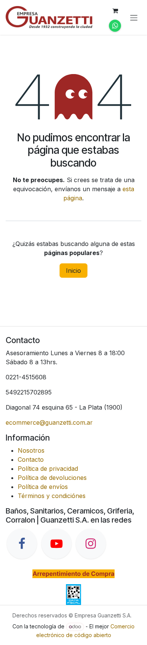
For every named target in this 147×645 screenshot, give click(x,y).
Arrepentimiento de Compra (73, 573)
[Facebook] (22, 544)
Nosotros (31, 450)
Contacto (31, 459)
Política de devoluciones (52, 477)
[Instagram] (91, 544)
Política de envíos (43, 486)
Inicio (73, 270)
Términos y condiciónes (52, 496)
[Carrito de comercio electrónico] (114, 10)
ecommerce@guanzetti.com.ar (49, 422)
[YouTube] (56, 544)
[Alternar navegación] (133, 17)
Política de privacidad (48, 468)
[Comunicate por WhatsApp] (115, 26)
